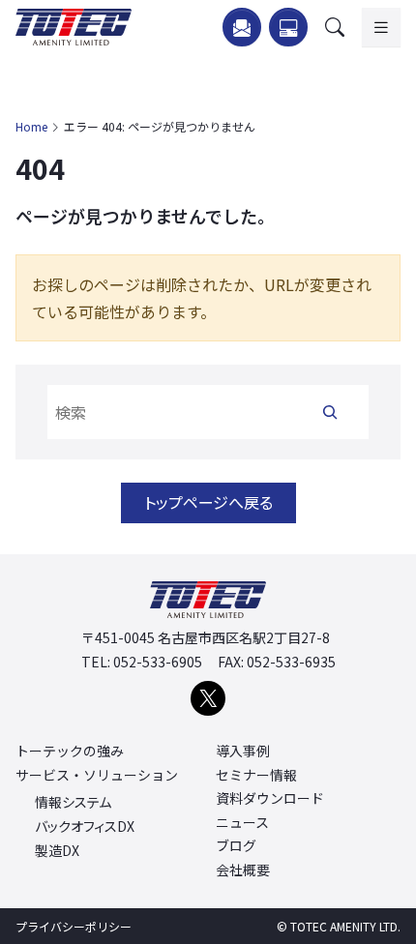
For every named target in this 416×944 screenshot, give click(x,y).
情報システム (73, 802)
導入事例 (243, 750)
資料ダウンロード (270, 798)
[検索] (330, 412)
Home (31, 126)
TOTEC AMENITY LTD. (345, 926)
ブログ (236, 845)
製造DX (57, 850)
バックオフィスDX (84, 826)
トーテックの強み (69, 750)
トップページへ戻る (208, 502)
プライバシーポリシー (73, 926)
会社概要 (243, 869)
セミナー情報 (256, 774)
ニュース (242, 822)
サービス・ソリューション (96, 774)
